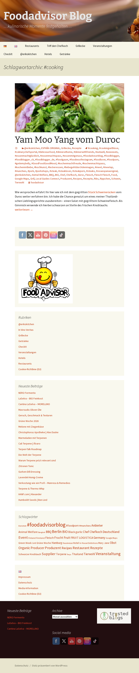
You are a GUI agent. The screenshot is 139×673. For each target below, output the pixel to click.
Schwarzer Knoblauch (29, 554)
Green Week (25, 543)
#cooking (93, 148)
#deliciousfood (46, 152)
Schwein (115, 178)
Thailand (77, 554)
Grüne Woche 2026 (28, 421)
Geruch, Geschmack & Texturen (35, 415)
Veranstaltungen (102, 46)
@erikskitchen (28, 54)
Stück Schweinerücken (101, 192)
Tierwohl (19, 182)
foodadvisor (37, 182)
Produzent (66, 178)
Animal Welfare (40, 174)
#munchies (20, 171)
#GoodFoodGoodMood (43, 163)
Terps (69, 554)
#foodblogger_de (44, 159)
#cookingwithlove (108, 148)
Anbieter (97, 525)
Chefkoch (71, 174)
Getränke (65, 54)
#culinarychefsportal (26, 152)
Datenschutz (25, 582)
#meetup (108, 167)
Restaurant (81, 547)
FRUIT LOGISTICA (82, 538)
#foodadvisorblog (93, 155)
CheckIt (8, 54)
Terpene (61, 554)
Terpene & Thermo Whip (31, 488)
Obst (113, 543)
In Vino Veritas (25, 329)
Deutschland (111, 532)
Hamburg (57, 543)
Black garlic (75, 532)
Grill (32, 178)
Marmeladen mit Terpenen (32, 438)
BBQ (51, 174)
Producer (37, 548)
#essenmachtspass (50, 155)
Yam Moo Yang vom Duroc (67, 139)
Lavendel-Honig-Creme (30, 477)
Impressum (24, 577)
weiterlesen (24, 209)
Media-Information (28, 588)
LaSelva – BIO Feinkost (30, 398)
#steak (53, 171)
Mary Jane (103, 543)
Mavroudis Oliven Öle (29, 409)
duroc (81, 174)
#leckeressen (55, 167)
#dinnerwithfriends (84, 152)
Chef (62, 174)
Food (114, 174)
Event (23, 537)
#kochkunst (40, 167)
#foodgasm (62, 159)
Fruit (67, 537)
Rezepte (76, 148)
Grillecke (80, 46)
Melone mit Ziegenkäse (31, 426)
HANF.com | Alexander (30, 494)
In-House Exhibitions (88, 543)
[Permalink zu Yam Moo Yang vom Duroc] (16, 148)
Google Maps (22, 178)
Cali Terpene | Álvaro (29, 443)
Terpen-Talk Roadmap (30, 449)
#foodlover (100, 159)
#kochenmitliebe (24, 167)
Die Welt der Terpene (29, 454)
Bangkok (41, 532)
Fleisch (89, 174)
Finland (32, 538)
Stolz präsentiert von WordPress (50, 665)
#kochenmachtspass (93, 163)
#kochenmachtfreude (69, 163)
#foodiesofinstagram (81, 159)
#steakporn (78, 171)
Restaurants (32, 46)
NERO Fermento (27, 392)
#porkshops (41, 171)
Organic (24, 548)
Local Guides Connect (47, 178)
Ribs (96, 178)
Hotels (48, 54)
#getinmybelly (22, 163)
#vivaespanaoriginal (107, 171)
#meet (98, 167)
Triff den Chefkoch (57, 46)
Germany (99, 538)
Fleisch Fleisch (102, 174)
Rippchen (105, 178)
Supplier (49, 553)
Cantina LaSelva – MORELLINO (34, 404)
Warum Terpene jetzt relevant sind (37, 460)
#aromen (22, 526)
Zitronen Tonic (26, 466)
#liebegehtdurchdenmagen (79, 167)
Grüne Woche (44, 543)
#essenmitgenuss (72, 155)
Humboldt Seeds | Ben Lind (32, 499)
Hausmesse (68, 543)
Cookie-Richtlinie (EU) (29, 369)
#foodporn (113, 159)
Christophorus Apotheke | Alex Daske (38, 432)
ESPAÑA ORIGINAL (50, 148)
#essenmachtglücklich (27, 155)
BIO (57, 174)
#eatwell (100, 152)
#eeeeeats (112, 152)
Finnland (40, 538)
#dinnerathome (64, 152)
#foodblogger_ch (24, 159)
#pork (31, 171)
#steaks (90, 171)
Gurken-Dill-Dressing (29, 471)
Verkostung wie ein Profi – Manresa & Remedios (44, 483)
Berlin (57, 531)
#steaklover (64, 171)
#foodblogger (111, 155)
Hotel (76, 543)
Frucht (58, 538)
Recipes (77, 178)
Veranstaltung (108, 553)
